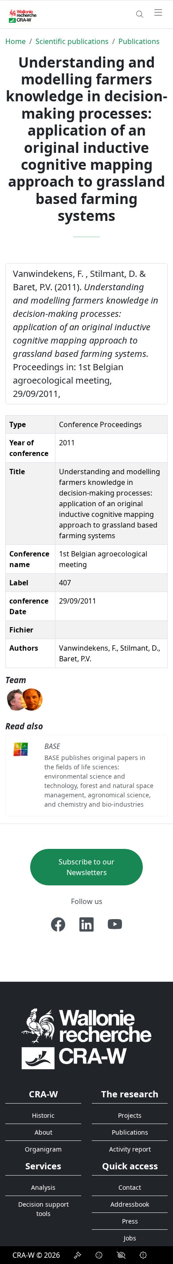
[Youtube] (115, 924)
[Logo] (86, 1038)
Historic (43, 1115)
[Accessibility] (121, 1255)
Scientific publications (72, 41)
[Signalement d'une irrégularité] (143, 1255)
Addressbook (129, 1204)
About (43, 1132)
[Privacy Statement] (77, 1255)
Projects (130, 1115)
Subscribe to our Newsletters (86, 867)
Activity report (130, 1149)
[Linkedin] (86, 924)
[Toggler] (158, 13)
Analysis (43, 1187)
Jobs (130, 1238)
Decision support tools (43, 1209)
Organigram (43, 1149)
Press (130, 1221)
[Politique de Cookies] (99, 1255)
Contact (129, 1187)
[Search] (139, 14)
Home (15, 41)
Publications (139, 41)
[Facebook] (58, 924)
